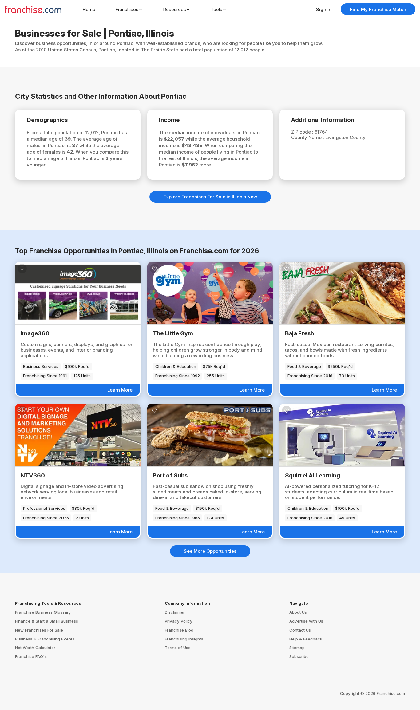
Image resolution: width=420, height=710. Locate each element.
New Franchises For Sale (39, 630)
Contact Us (300, 630)
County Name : (308, 137)
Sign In (323, 9)
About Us (298, 612)
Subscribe (299, 656)
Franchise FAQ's (31, 656)
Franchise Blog (179, 630)
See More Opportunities (210, 551)
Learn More (120, 390)
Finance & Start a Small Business (46, 621)
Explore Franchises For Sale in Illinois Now (210, 197)
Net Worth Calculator (35, 647)
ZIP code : (303, 132)
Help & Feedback (305, 638)
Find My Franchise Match (378, 9)
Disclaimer (175, 612)
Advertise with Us (306, 621)
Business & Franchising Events (44, 638)
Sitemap (297, 647)
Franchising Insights (184, 638)
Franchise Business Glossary (43, 612)
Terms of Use (178, 647)
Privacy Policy (178, 621)
